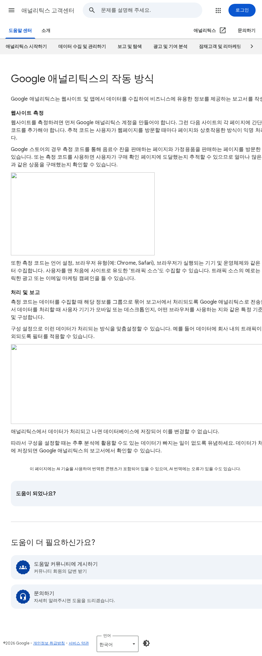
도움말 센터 (20, 30)
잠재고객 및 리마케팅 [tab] (220, 46)
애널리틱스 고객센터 (47, 10)
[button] (11, 10)
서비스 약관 (79, 643)
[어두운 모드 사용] (146, 643)
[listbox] (117, 644)
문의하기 (247, 30)
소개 (46, 30)
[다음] (249, 46)
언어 (107, 635)
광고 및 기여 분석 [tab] (170, 46)
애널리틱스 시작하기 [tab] (26, 46)
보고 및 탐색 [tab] (130, 46)
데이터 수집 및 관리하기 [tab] (82, 46)
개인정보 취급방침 (49, 643)
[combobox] (151, 10)
